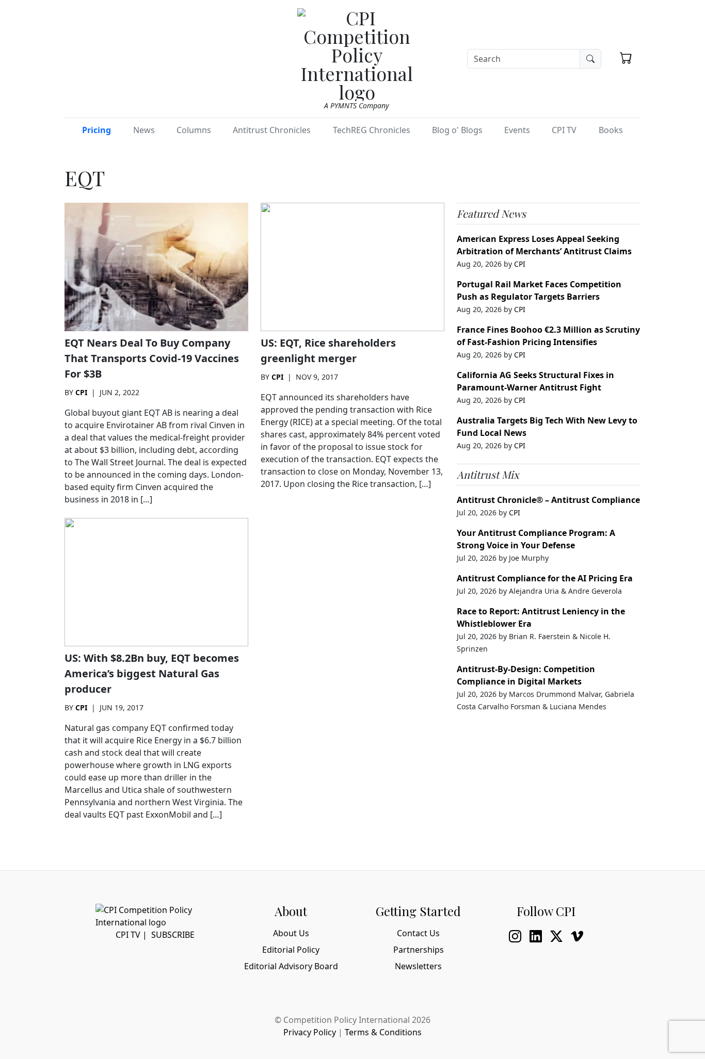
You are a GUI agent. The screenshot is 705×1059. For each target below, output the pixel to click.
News (144, 130)
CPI (81, 392)
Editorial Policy (290, 949)
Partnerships (418, 949)
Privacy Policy (309, 1032)
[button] (626, 57)
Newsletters (418, 966)
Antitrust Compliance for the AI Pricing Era (545, 578)
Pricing (96, 130)
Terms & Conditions (383, 1032)
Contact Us (418, 933)
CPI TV (564, 130)
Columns (194, 130)
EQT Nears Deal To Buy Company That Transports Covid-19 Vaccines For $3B (152, 358)
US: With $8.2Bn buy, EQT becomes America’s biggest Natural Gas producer (152, 673)
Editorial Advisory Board (291, 966)
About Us (291, 933)
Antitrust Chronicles (272, 130)
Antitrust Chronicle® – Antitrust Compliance (548, 500)
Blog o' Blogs (457, 130)
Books (611, 130)
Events (517, 130)
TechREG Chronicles (371, 130)
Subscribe (173, 934)
